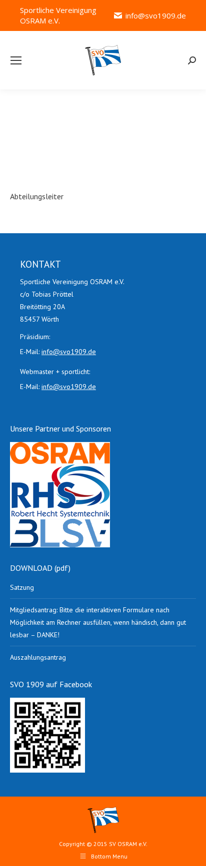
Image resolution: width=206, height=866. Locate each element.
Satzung (22, 587)
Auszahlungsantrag (38, 657)
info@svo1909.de (156, 15)
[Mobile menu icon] (16, 60)
